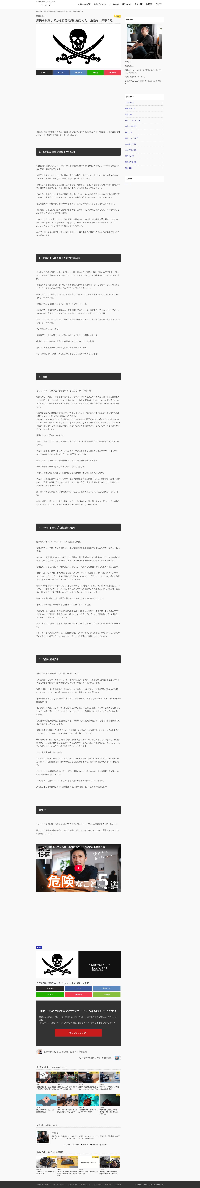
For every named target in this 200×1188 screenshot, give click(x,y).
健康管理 (149, 4)
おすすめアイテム (100, 4)
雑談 (40, 947)
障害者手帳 (130, 162)
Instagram (95, 1144)
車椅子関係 (130, 150)
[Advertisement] (78, 101)
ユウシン (55, 1132)
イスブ (148, 1184)
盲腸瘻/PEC (130, 144)
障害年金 (129, 156)
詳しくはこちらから (78, 1032)
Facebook (85, 1144)
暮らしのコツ (126, 4)
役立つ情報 (139, 4)
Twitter (77, 1144)
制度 (128, 114)
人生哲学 (159, 4)
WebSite (68, 1144)
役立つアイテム (132, 120)
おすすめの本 (114, 4)
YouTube (104, 1144)
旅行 (128, 132)
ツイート (128, 184)
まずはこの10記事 (84, 4)
